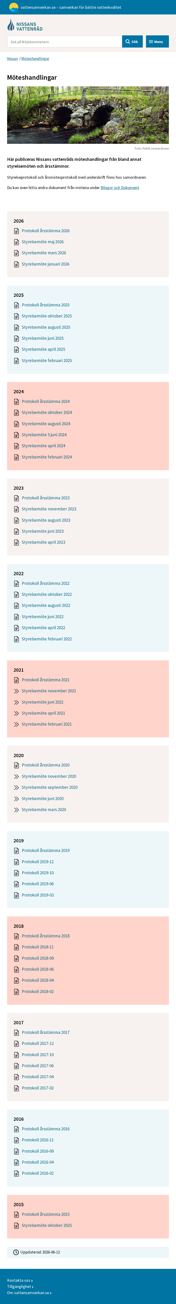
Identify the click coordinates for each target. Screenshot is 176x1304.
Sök (135, 41)
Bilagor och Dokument (120, 187)
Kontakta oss (18, 1280)
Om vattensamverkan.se (28, 1292)
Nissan (12, 58)
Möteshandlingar (35, 58)
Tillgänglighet (19, 1286)
